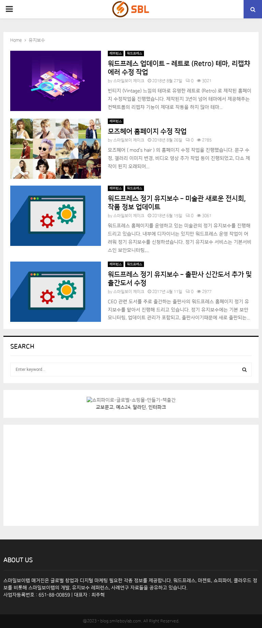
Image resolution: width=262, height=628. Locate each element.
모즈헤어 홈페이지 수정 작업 (147, 131)
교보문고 (105, 407)
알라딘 (139, 407)
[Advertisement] (61, 474)
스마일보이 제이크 (128, 81)
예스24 (123, 407)
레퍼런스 (116, 53)
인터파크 (157, 407)
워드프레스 (134, 53)
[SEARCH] (244, 369)
